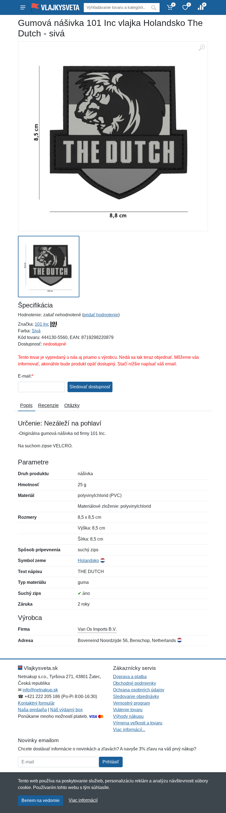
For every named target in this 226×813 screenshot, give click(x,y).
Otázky (72, 405)
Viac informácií (83, 800)
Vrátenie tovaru (127, 709)
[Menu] (23, 7)
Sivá (36, 330)
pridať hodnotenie (101, 314)
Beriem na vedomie (40, 800)
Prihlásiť (111, 761)
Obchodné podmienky (134, 683)
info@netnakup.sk (40, 690)
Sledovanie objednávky (136, 696)
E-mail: (25, 376)
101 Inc (42, 324)
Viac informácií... (129, 729)
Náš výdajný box (66, 709)
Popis (26, 405)
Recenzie (48, 405)
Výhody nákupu (128, 716)
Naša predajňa (32, 709)
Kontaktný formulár (36, 703)
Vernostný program (131, 703)
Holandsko (88, 560)
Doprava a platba (130, 676)
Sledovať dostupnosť (90, 386)
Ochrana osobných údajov (138, 690)
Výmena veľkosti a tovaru (137, 723)
